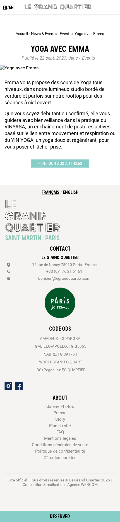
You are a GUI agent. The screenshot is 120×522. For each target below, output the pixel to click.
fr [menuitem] (5, 7)
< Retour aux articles (60, 163)
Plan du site (60, 425)
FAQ (60, 431)
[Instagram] (8, 386)
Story (60, 419)
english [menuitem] (70, 192)
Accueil (22, 33)
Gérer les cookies (60, 457)
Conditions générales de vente (60, 444)
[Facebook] (19, 386)
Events (66, 33)
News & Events (44, 33)
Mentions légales (60, 438)
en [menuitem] (11, 7)
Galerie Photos (60, 406)
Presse (60, 412)
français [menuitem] (50, 192)
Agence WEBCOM (82, 484)
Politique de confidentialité (60, 451)
